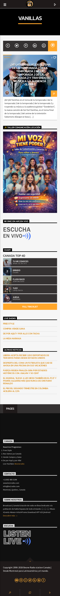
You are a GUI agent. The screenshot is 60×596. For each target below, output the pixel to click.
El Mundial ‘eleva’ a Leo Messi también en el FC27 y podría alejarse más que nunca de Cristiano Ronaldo (30, 381)
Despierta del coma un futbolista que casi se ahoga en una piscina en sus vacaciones (27, 364)
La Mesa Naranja (12, 338)
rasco (13, 92)
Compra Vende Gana (14, 328)
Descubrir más (9, 515)
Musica (7, 57)
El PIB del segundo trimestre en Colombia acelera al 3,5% (25, 389)
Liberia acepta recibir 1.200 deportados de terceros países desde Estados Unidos (26, 356)
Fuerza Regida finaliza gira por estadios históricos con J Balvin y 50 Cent (25, 371)
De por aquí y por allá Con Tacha (21, 333)
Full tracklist (30, 306)
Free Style (8, 323)
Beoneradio (19, 464)
